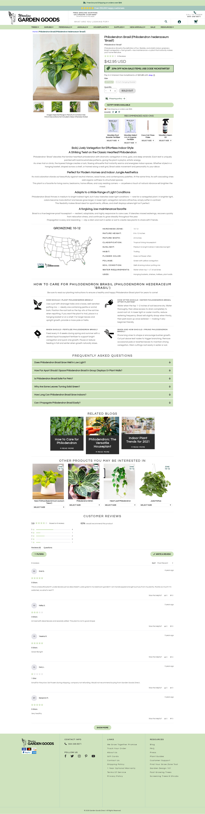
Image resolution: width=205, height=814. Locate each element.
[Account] (179, 22)
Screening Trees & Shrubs (164, 776)
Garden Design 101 (160, 768)
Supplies (118, 27)
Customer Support (160, 760)
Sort (154, 563)
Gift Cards (113, 756)
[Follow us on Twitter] (72, 756)
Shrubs (48, 27)
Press (153, 752)
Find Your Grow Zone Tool (164, 764)
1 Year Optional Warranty (121, 768)
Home (35, 32)
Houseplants (100, 27)
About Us (112, 752)
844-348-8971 (194, 16)
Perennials (65, 27)
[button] (139, 56)
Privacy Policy (115, 776)
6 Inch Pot (109, 82)
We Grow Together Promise (122, 744)
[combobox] (119, 22)
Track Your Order (116, 748)
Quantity (108, 87)
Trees (34, 27)
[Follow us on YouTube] (93, 756)
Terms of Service (116, 772)
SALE (153, 27)
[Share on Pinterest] (119, 112)
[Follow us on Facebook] (65, 756)
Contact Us (113, 760)
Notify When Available (118, 105)
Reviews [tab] (36, 548)
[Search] (166, 21)
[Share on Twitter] (116, 112)
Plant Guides (157, 756)
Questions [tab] (48, 548)
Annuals (82, 27)
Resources (166, 27)
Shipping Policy (115, 764)
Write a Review (164, 555)
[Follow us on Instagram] (79, 756)
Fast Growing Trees (161, 772)
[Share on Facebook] (113, 112)
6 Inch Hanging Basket (125, 82)
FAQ (152, 748)
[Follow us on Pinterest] (86, 756)
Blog (152, 744)
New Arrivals (137, 27)
